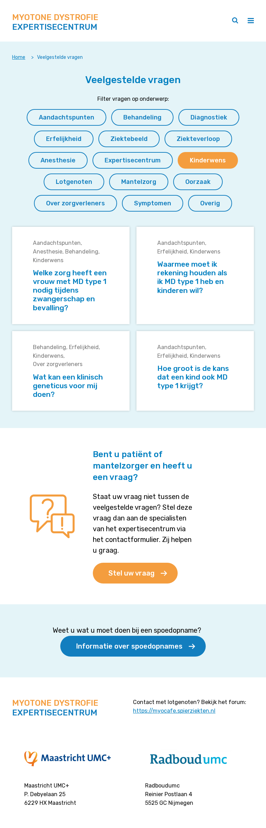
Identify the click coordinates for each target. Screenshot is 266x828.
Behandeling (81, 251)
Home (18, 57)
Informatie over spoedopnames (129, 646)
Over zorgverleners (57, 364)
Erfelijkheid (172, 251)
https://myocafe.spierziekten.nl (174, 710)
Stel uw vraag (131, 573)
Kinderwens (48, 260)
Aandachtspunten (57, 243)
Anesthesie (47, 251)
